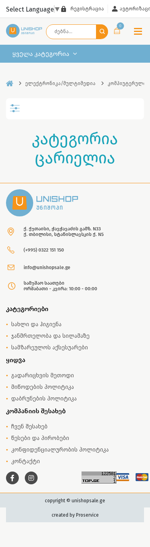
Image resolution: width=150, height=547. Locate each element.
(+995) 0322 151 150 (44, 250)
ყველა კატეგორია (40, 53)
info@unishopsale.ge (47, 267)
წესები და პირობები (40, 438)
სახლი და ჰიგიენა (36, 324)
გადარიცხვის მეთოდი (42, 375)
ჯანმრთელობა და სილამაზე (50, 336)
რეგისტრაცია (87, 9)
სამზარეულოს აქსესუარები (49, 347)
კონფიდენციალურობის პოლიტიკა (60, 449)
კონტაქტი (25, 461)
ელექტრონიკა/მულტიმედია (60, 83)
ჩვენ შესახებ (29, 426)
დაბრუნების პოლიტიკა (44, 398)
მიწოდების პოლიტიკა (42, 387)
